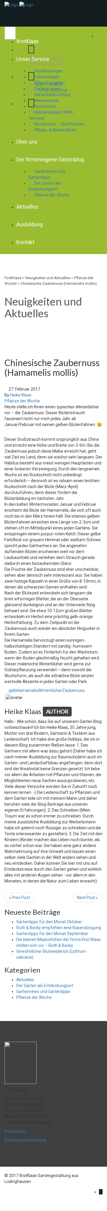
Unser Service (32, 59)
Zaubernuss (73, 690)
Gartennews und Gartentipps (46, 174)
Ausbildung (29, 224)
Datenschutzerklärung (25, 1140)
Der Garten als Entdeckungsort (44, 186)
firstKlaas (27, 41)
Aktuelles (27, 207)
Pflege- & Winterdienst (55, 130)
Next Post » (87, 897)
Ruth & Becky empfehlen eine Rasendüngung (58, 927)
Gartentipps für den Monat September (52, 933)
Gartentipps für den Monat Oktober (49, 921)
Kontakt (25, 242)
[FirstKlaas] (11, 4)
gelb (13, 690)
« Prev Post (19, 897)
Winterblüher (50, 690)
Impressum (15, 1131)
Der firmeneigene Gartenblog (50, 159)
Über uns (26, 142)
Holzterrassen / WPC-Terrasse (51, 115)
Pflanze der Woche (52, 195)
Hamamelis (27, 690)
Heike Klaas (21, 395)
